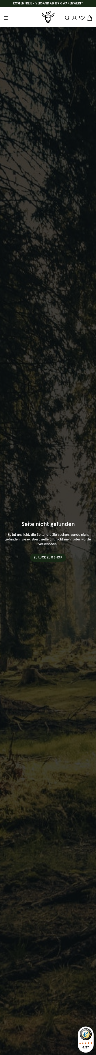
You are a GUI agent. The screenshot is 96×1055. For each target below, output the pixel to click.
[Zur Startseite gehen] (48, 17)
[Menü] (6, 18)
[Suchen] (68, 18)
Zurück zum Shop (48, 557)
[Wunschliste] (82, 18)
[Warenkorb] (89, 18)
